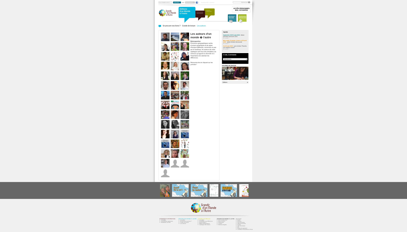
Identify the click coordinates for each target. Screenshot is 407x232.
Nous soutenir (221, 221)
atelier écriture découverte (234, 42)
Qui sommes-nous (222, 220)
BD (238, 227)
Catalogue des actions (204, 224)
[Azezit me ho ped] (180, 196)
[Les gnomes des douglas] (165, 196)
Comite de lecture (188, 26)
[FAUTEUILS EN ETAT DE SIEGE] (229, 196)
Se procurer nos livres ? (172, 26)
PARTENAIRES (189, 2)
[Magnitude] (214, 196)
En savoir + (226, 38)
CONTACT (211, 2)
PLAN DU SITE (204, 2)
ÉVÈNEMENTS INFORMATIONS (167, 218)
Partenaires (221, 222)
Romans (239, 221)
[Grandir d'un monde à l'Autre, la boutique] (232, 18)
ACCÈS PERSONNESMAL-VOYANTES (241, 9)
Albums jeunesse (241, 223)
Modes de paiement (242, 228)
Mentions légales (222, 224)
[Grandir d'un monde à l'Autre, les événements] (200, 17)
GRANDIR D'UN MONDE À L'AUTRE (225, 218)
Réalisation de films (166, 222)
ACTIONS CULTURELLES (204, 218)
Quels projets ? (203, 222)
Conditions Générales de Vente (245, 229)
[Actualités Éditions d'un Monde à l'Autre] (160, 27)
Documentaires (241, 222)
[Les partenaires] (183, 2)
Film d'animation (241, 225)
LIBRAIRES (176, 2)
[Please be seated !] (199, 196)
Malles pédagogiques (204, 223)
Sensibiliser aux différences (206, 221)
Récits (238, 220)
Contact (220, 223)
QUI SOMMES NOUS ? (164, 2)
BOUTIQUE (238, 218)
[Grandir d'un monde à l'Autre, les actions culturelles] (210, 14)
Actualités (163, 220)
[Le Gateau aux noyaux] (245, 196)
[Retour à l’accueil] (167, 16)
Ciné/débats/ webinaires (167, 221)
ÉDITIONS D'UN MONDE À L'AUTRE (188, 218)
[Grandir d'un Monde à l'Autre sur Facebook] (197, 2)
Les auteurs (201, 26)
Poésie (239, 224)
